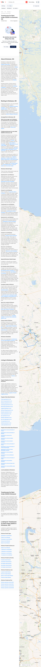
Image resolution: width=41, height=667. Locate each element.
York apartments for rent (5, 421)
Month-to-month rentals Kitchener (7, 575)
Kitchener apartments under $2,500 (7, 587)
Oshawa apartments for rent (6, 413)
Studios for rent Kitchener (5, 547)
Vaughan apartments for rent (6, 408)
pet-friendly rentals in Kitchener (7, 270)
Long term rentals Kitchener (6, 571)
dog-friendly (13, 271)
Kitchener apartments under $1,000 (7, 582)
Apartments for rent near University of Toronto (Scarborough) (7, 447)
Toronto (12, 140)
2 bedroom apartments (11, 158)
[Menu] (38, 2)
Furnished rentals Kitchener (6, 559)
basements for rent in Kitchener (9, 221)
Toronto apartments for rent (6, 399)
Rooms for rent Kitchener (5, 542)
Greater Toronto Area (5, 64)
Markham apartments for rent (6, 417)
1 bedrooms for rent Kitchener (6, 549)
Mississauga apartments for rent (7, 406)
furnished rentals (14, 163)
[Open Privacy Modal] (5, 2)
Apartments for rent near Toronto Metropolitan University (7, 450)
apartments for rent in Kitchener (7, 181)
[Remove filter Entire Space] (11, 8)
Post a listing (31, 2)
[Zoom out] (39, 663)
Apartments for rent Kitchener (6, 535)
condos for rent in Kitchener (11, 235)
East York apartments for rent (6, 419)
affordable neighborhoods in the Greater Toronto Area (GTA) (9, 149)
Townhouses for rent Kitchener (6, 539)
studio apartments (14, 159)
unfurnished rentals (7, 164)
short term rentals (9, 165)
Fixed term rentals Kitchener (6, 577)
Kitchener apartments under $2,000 (7, 585)
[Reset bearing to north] (39, 665)
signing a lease (4, 108)
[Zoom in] (39, 662)
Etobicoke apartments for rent (6, 402)
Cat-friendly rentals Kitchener (6, 567)
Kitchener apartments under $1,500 (7, 584)
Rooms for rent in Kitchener (11, 251)
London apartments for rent (6, 424)
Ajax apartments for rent (5, 415)
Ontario (16, 67)
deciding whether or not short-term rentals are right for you (8, 317)
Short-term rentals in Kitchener (7, 309)
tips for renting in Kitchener (12, 114)
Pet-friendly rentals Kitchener (6, 563)
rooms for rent (4, 329)
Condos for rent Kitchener (5, 537)
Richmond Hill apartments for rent (7, 410)
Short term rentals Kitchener (6, 573)
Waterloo (15, 79)
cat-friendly (3, 273)
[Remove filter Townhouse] (5, 8)
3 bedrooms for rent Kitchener (6, 553)
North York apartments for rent (6, 401)
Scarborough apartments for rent (7, 404)
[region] (30, 338)
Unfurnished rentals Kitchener (6, 561)
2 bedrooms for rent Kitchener (6, 551)
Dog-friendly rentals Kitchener (6, 565)
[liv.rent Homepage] (2, 2)
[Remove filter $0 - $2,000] (17, 8)
